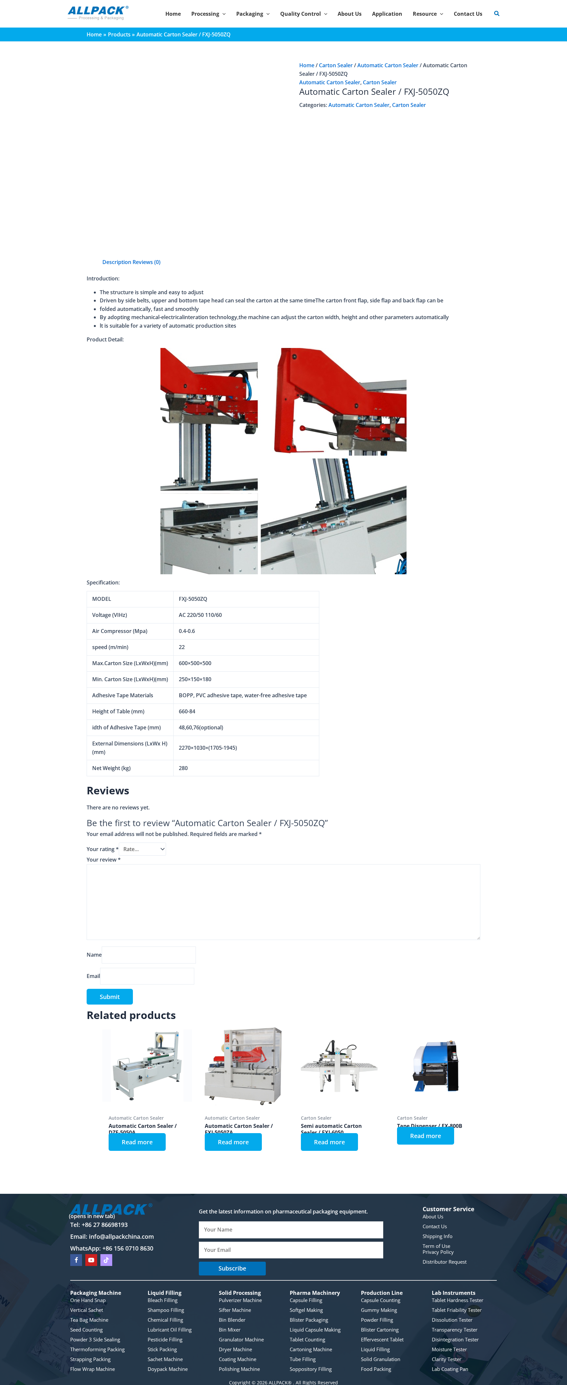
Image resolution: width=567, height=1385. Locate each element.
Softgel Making (306, 1310)
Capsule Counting (380, 1300)
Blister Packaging (309, 1319)
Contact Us (435, 1226)
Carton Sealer (336, 65)
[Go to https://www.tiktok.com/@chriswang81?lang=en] (106, 1260)
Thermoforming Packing (97, 1349)
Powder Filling (377, 1319)
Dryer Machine (235, 1349)
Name (94, 954)
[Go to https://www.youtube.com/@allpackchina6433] (91, 1260)
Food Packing (376, 1369)
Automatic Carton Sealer (387, 65)
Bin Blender (232, 1319)
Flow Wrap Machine (92, 1369)
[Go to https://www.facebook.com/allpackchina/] (76, 1260)
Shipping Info (437, 1235)
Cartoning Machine (311, 1349)
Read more (137, 1142)
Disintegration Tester (455, 1339)
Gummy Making (379, 1310)
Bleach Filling (163, 1300)
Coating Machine (237, 1359)
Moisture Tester (449, 1349)
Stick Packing (162, 1349)
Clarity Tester (446, 1359)
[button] (222, 13)
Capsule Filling (306, 1300)
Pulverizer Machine (240, 1300)
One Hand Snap (88, 1300)
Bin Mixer (230, 1329)
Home (306, 65)
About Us (433, 1216)
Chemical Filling (165, 1319)
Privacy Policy (438, 1251)
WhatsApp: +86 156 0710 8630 (111, 1248)
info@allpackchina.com (121, 1236)
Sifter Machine (235, 1310)
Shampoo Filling (166, 1310)
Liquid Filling (375, 1349)
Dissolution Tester (452, 1319)
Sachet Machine (165, 1359)
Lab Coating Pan (450, 1369)
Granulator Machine (241, 1339)
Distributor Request (445, 1261)
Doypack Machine (168, 1369)
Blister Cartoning (380, 1329)
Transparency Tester (454, 1329)
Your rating (103, 849)
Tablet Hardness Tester (457, 1300)
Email (93, 976)
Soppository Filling (311, 1369)
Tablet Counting (307, 1339)
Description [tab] (116, 262)
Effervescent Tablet (382, 1339)
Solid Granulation (380, 1359)
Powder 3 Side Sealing (95, 1339)
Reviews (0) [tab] (146, 262)
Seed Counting (86, 1329)
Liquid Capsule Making (315, 1329)
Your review (104, 859)
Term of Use (436, 1245)
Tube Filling (303, 1359)
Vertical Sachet (86, 1310)
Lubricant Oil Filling (170, 1329)
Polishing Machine (239, 1369)
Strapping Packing (90, 1359)
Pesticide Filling (165, 1339)
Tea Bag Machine (89, 1319)
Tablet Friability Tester (457, 1310)
